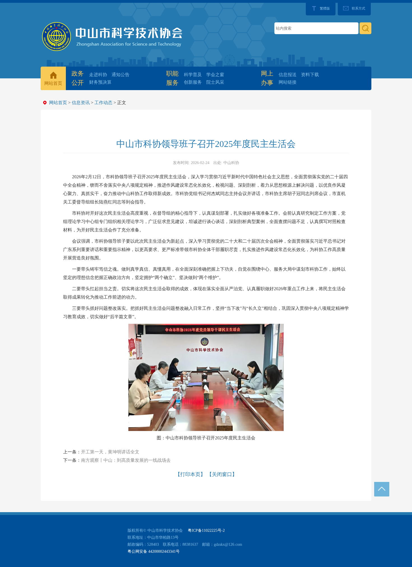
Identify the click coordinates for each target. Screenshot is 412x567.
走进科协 (98, 74)
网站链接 (288, 82)
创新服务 (193, 82)
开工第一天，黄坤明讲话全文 (110, 451)
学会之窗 (215, 74)
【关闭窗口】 (222, 474)
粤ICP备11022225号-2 (206, 530)
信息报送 (288, 74)
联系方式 (358, 8)
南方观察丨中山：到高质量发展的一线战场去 (126, 460)
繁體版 (325, 8)
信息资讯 (81, 102)
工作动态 (103, 102)
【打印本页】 (190, 474)
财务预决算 (100, 82)
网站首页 (53, 83)
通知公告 (120, 74)
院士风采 (215, 82)
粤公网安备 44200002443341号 (154, 551)
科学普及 (193, 74)
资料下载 (310, 74)
